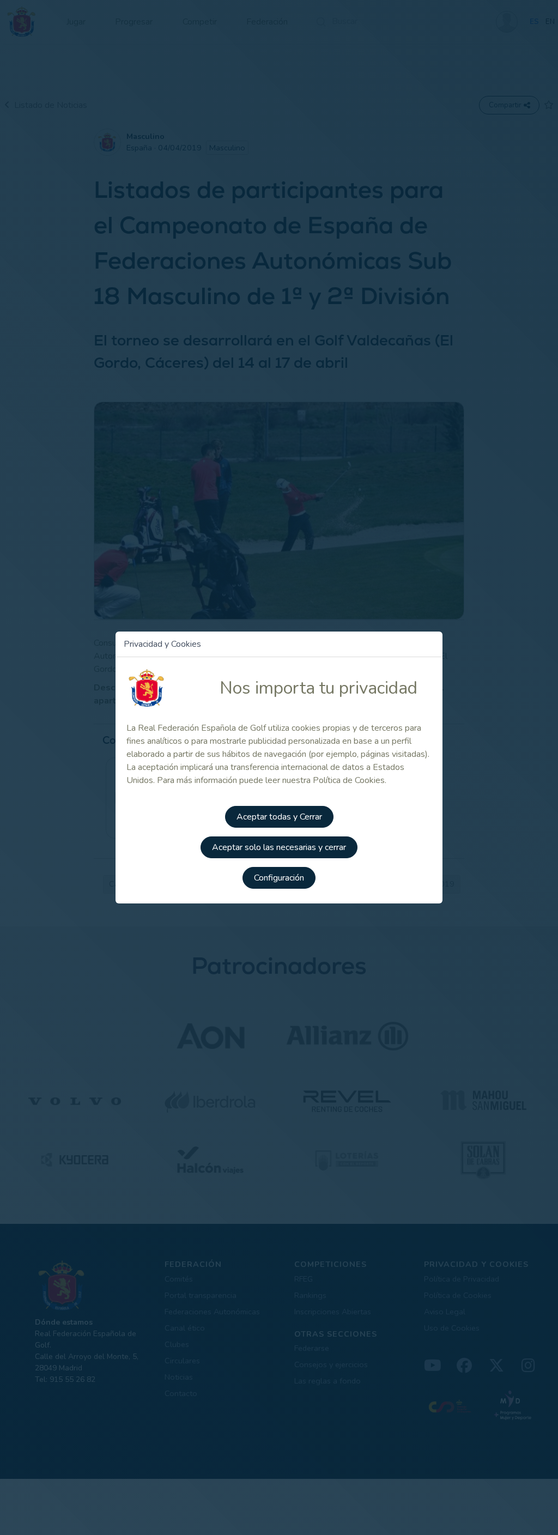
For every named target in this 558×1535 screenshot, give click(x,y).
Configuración (279, 878)
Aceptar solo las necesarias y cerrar (279, 847)
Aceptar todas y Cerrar (279, 817)
